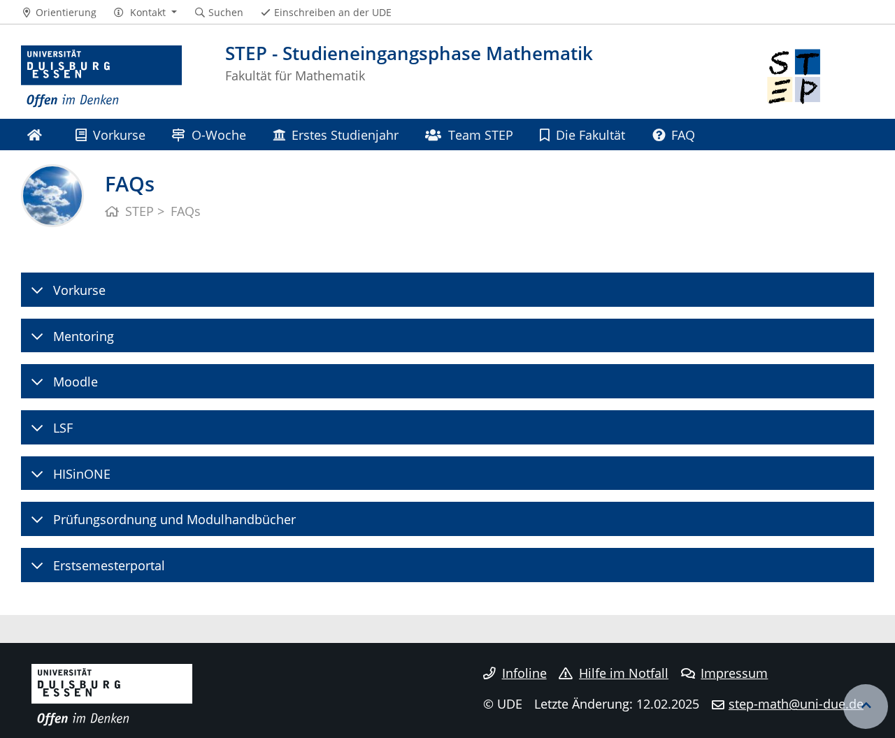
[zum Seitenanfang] (865, 706)
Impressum (734, 673)
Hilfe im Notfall (623, 673)
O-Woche (219, 134)
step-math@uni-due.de (796, 703)
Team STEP (480, 134)
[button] (145, 12)
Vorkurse (119, 134)
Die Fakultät (590, 134)
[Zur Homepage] (101, 76)
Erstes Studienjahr (345, 134)
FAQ (683, 134)
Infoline (524, 673)
